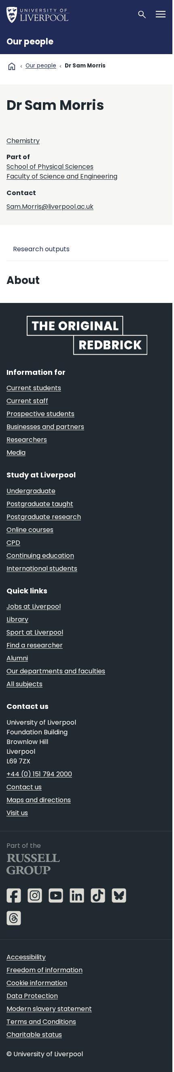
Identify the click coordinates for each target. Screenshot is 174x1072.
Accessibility (26, 957)
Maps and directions (38, 800)
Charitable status (34, 1034)
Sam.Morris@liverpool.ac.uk (49, 206)
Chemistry (23, 140)
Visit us (17, 813)
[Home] (68, 14)
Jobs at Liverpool (33, 606)
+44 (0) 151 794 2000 (39, 774)
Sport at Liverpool (34, 632)
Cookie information (36, 983)
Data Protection (32, 996)
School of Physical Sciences (49, 166)
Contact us (24, 787)
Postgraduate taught (39, 504)
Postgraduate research (43, 516)
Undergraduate (30, 491)
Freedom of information (44, 970)
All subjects (24, 684)
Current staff (27, 401)
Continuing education (40, 555)
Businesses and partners (45, 426)
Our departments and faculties (55, 671)
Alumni (17, 658)
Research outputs (41, 249)
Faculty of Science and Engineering (61, 176)
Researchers (26, 439)
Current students (33, 388)
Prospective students (40, 413)
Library (17, 619)
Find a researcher (34, 645)
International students (41, 568)
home (11, 66)
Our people (29, 41)
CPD (13, 542)
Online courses (29, 529)
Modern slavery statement (49, 1008)
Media (15, 452)
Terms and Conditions (41, 1021)
